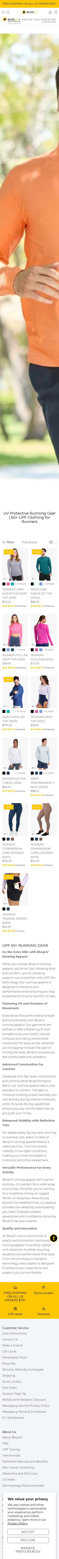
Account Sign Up (14, 1393)
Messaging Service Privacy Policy (25, 1405)
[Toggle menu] (3, 12)
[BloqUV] (29, 12)
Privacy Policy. (18, 1523)
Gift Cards (9, 1351)
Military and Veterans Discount (24, 1399)
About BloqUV (12, 1437)
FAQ (5, 1443)
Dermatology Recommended (23, 1485)
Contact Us (10, 1339)
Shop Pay (9, 1363)
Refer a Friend (12, 1345)
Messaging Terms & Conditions (24, 1411)
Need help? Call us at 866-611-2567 (39, 19)
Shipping (8, 1375)
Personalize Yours (14, 1357)
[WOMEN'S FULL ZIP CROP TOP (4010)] (15, 630)
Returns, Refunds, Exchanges (23, 1369)
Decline (28, 1540)
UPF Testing (11, 1449)
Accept (28, 1532)
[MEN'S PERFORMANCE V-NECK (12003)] (44, 753)
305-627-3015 (49, 22)
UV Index (8, 1479)
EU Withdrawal (13, 1417)
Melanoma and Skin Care (19, 1473)
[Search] (9, 12)
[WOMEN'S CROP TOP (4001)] (44, 692)
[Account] (49, 12)
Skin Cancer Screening (18, 1467)
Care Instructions (14, 1333)
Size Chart (9, 1387)
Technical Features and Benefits (25, 1461)
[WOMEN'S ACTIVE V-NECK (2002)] (15, 753)
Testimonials (11, 1455)
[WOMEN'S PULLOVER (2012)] (44, 630)
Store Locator (11, 1381)
